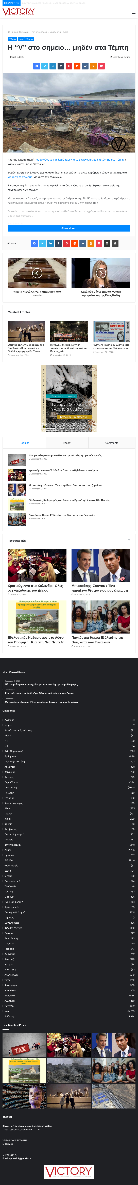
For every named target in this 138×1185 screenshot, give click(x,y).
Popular (24, 442)
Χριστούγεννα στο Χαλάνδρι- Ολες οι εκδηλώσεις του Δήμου (63, 470)
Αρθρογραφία (12, 907)
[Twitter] (44, 66)
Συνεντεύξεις (12, 922)
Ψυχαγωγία (11, 985)
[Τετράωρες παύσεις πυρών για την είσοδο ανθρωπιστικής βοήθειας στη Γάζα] (113, 1096)
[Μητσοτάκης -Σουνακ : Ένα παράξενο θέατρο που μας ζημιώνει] (17, 490)
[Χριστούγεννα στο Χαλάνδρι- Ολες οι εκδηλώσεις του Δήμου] (17, 475)
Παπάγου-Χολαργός (15, 912)
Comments (111, 442)
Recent (67, 442)
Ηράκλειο (10, 855)
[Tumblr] (61, 66)
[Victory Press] (18, 12)
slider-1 (8, 735)
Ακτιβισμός (11, 829)
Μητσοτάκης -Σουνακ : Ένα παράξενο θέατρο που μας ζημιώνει (56, 3)
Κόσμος (9, 891)
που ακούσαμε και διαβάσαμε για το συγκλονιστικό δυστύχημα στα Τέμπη (79, 159)
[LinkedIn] (52, 66)
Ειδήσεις (29, 39)
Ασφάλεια (10, 954)
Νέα (21, 39)
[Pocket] (101, 66)
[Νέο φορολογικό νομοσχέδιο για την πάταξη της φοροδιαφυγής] (17, 460)
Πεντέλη (9, 1006)
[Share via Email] (107, 243)
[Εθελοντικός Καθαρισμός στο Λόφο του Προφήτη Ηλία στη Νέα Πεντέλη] (17, 504)
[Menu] (133, 13)
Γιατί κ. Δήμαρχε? (14, 834)
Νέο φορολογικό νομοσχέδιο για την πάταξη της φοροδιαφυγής (65, 455)
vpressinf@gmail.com (20, 1158)
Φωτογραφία (11, 865)
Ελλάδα (12, 39)
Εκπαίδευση (11, 938)
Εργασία (9, 798)
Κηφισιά (9, 839)
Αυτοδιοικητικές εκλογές (18, 730)
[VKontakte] (85, 66)
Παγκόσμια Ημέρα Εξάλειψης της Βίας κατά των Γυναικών (62, 515)
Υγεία (8, 818)
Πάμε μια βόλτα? (14, 902)
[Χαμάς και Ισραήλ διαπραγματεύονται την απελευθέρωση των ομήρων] (69, 1070)
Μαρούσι (9, 896)
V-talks (8, 876)
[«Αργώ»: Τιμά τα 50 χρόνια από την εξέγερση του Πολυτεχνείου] (111, 331)
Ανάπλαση (10, 969)
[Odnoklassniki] (93, 66)
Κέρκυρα (9, 917)
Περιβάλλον (11, 782)
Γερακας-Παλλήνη (15, 761)
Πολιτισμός (11, 787)
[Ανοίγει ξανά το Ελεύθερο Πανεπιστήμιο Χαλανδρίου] (24, 1096)
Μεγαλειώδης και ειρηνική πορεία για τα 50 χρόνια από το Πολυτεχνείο (68, 347)
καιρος (8, 725)
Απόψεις (9, 777)
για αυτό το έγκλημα (20, 177)
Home (13, 32)
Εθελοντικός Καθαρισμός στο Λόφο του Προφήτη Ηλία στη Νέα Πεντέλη (69, 500)
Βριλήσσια (10, 756)
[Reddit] (77, 66)
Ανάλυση (9, 720)
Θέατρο (9, 933)
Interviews (10, 990)
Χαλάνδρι (10, 766)
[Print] (115, 243)
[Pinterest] (69, 66)
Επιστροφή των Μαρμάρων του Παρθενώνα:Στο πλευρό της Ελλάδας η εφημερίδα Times (26, 347)
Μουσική (9, 943)
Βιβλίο (8, 870)
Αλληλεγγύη (11, 974)
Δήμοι (8, 850)
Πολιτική (9, 792)
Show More (68, 228)
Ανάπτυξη (10, 959)
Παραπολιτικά (12, 881)
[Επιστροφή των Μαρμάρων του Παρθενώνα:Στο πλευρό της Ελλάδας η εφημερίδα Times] (26, 331)
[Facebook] (36, 66)
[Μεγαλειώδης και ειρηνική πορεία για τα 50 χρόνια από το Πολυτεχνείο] (69, 331)
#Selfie (8, 824)
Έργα (7, 980)
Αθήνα (8, 808)
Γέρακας (9, 948)
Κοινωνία (23, 32)
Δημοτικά (10, 995)
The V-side (10, 886)
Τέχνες (8, 813)
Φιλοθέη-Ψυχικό (13, 928)
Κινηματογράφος (14, 803)
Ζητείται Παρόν (13, 844)
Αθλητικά (10, 1000)
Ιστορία (9, 964)
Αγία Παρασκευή (14, 751)
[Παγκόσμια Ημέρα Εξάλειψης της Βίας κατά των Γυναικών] (17, 519)
